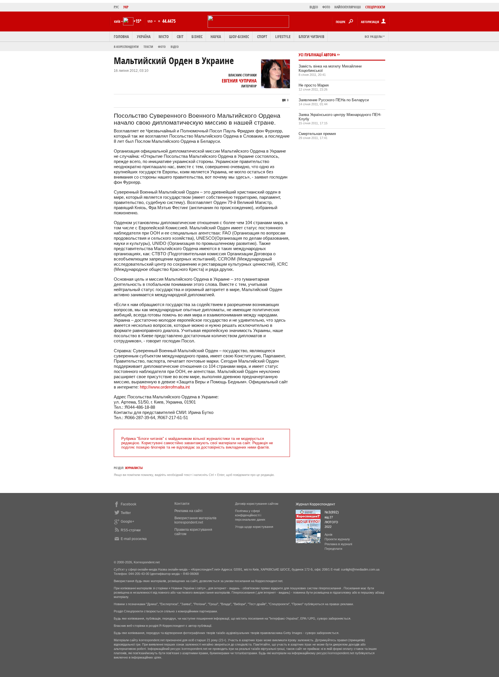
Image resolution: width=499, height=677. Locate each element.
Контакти (181, 504)
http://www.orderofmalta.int (165, 387)
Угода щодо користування (254, 526)
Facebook (128, 504)
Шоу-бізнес (239, 36)
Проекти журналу (337, 539)
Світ (180, 36)
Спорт (262, 36)
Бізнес (196, 36)
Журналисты (134, 468)
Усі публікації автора (317, 54)
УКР (126, 7)
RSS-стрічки (131, 530)
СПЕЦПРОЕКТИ (375, 7)
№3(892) (332, 512)
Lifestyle (283, 36)
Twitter (126, 513)
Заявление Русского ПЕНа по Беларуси (334, 100)
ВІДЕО (314, 7)
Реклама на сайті (188, 511)
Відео (175, 46)
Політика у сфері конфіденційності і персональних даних (250, 515)
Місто (164, 36)
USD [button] (150, 21)
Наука (216, 36)
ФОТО (326, 7)
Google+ (127, 522)
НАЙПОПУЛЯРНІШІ (347, 7)
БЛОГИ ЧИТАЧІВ (311, 36)
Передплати (333, 548)
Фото (162, 46)
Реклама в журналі (338, 544)
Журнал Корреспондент (315, 504)
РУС (116, 7)
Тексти (148, 46)
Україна (143, 36)
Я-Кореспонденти (126, 46)
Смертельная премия (317, 134)
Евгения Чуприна (239, 81)
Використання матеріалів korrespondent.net (195, 520)
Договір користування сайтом (256, 503)
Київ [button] (117, 21)
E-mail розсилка (134, 539)
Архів (328, 534)
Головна (121, 36)
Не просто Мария (314, 85)
